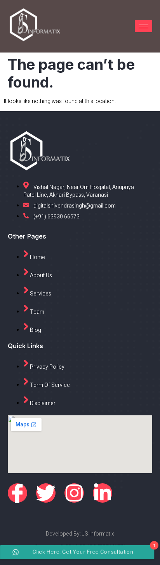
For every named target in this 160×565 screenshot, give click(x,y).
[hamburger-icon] (143, 26)
